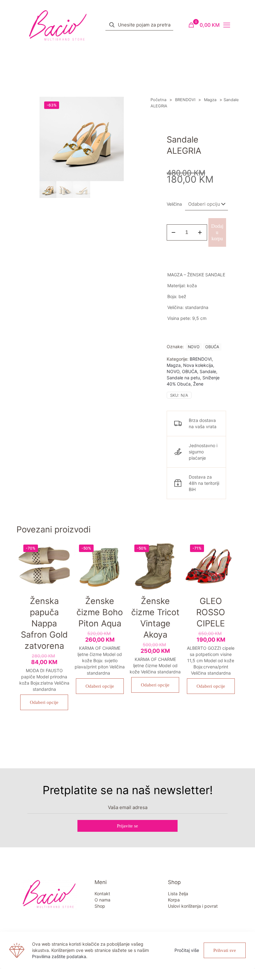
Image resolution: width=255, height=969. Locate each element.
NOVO (194, 346)
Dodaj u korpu (217, 232)
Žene (198, 383)
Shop (100, 906)
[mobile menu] (227, 25)
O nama (102, 899)
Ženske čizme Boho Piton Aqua (99, 612)
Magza (210, 99)
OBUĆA (212, 346)
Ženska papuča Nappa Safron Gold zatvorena (44, 623)
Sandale (208, 371)
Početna (158, 99)
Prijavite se (127, 825)
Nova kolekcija (198, 365)
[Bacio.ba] (57, 25)
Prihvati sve (224, 950)
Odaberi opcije (44, 702)
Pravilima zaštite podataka (59, 956)
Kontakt (102, 893)
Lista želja (178, 893)
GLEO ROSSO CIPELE (210, 612)
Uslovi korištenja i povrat (193, 906)
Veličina (174, 204)
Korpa (174, 899)
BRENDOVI (185, 99)
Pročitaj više (186, 950)
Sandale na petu (183, 377)
